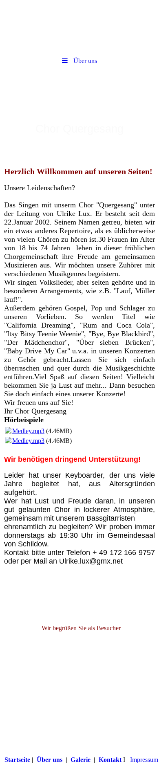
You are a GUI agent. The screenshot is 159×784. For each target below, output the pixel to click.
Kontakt (110, 759)
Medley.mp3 (28, 430)
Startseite (17, 759)
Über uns (49, 759)
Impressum (144, 759)
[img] (79, 26)
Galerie (81, 759)
